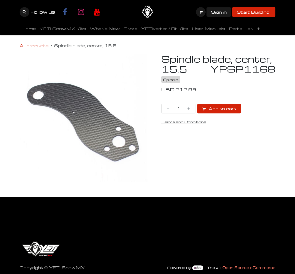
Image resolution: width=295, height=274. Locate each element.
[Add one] (190, 108)
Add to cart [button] (221, 108)
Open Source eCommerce (248, 267)
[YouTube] (96, 12)
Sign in (219, 12)
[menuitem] (29, 28)
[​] (65, 12)
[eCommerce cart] (201, 12)
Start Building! (254, 12)
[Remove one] (167, 108)
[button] (24, 12)
